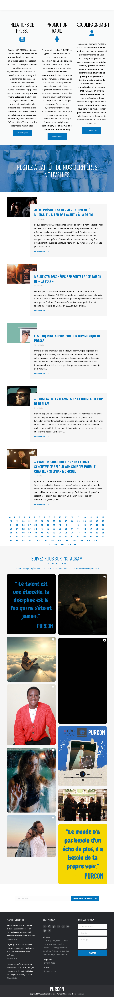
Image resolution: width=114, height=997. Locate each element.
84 (23, 536)
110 (95, 540)
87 (42, 536)
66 (11, 532)
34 (11, 525)
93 (78, 536)
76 (72, 532)
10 (60, 517)
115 (62, 544)
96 (97, 536)
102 (37, 540)
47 (91, 525)
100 (23, 540)
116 (69, 544)
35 (17, 525)
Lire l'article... (40, 251)
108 (81, 540)
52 (23, 528)
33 (103, 521)
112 (40, 544)
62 (84, 528)
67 (17, 532)
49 (103, 525)
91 (66, 536)
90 (60, 536)
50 (11, 528)
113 (48, 544)
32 (97, 521)
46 (84, 525)
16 (97, 517)
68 (23, 532)
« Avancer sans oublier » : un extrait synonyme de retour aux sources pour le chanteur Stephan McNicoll (65, 466)
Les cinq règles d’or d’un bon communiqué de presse (67, 338)
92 (72, 536)
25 (54, 521)
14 (84, 517)
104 (52, 540)
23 (42, 521)
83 (17, 536)
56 (48, 528)
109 (88, 540)
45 (78, 525)
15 (90, 517)
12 (72, 517)
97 (103, 536)
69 (29, 532)
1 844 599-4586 (92, 5)
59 (66, 528)
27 (66, 521)
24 (48, 521)
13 (78, 517)
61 (78, 528)
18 (11, 521)
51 (17, 528)
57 (54, 528)
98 (10, 540)
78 (84, 532)
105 (59, 540)
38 (35, 525)
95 (91, 536)
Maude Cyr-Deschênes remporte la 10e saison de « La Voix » (67, 279)
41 (54, 525)
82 (11, 536)
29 (78, 521)
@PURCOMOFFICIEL (57, 563)
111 (103, 540)
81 (103, 532)
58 (60, 528)
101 (30, 540)
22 (35, 521)
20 (23, 521)
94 (84, 536)
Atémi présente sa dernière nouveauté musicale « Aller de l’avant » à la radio (63, 212)
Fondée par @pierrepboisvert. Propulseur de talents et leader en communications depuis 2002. (57, 568)
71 (42, 532)
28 (72, 521)
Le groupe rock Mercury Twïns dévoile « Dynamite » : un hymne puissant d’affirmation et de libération (20, 949)
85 (29, 536)
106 (66, 540)
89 (54, 536)
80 (97, 532)
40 (48, 525)
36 (23, 525)
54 (35, 528)
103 (45, 540)
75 (66, 532)
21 (29, 521)
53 (29, 528)
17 (103, 517)
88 (48, 536)
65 (103, 528)
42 (60, 525)
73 (54, 532)
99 (17, 540)
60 (72, 528)
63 (91, 528)
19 (17, 521)
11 (66, 517)
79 (91, 532)
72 (48, 532)
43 (66, 525)
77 (78, 532)
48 (97, 525)
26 (60, 521)
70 (35, 532)
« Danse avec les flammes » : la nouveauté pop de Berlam (68, 401)
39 (42, 525)
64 (97, 528)
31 (91, 521)
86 (35, 536)
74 (60, 532)
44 (72, 525)
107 (74, 540)
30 (84, 521)
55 (42, 528)
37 (29, 525)
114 (55, 544)
